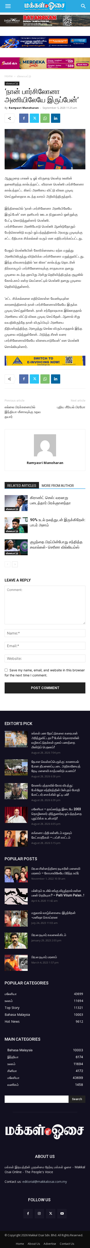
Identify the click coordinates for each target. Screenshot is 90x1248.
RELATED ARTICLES (21, 485)
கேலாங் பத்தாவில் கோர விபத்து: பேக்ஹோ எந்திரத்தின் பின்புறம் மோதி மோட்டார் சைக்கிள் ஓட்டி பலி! (55, 790)
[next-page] (15, 564)
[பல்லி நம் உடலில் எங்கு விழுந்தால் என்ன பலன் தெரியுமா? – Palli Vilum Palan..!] (16, 896)
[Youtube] (61, 1213)
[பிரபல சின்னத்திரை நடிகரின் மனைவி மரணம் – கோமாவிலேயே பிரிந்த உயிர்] (16, 874)
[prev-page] (7, 564)
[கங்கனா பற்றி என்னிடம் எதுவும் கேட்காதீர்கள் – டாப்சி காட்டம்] (16, 839)
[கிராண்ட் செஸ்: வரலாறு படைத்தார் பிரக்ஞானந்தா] (16, 503)
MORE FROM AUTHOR (58, 485)
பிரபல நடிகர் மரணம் (44, 957)
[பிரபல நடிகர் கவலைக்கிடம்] (16, 941)
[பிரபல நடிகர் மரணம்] (16, 963)
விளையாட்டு (24, 76)
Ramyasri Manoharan (24, 107)
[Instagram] (39, 1213)
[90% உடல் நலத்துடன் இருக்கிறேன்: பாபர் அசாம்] (16, 525)
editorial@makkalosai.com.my (44, 1181)
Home (9, 76)
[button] (7, 6)
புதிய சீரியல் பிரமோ (71, 407)
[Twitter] (34, 118)
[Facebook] (23, 118)
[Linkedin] (55, 118)
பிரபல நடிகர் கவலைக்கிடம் (48, 935)
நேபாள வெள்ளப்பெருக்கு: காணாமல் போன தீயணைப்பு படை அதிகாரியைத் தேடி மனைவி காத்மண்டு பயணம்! (56, 766)
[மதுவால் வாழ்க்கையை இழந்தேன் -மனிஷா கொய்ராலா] (16, 918)
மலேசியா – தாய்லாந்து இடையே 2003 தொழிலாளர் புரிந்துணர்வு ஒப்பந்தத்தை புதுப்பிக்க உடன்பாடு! (56, 813)
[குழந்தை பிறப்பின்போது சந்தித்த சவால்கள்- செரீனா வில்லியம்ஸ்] (16, 547)
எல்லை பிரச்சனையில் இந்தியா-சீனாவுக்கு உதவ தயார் (23, 412)
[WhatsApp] (45, 118)
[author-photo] (45, 456)
